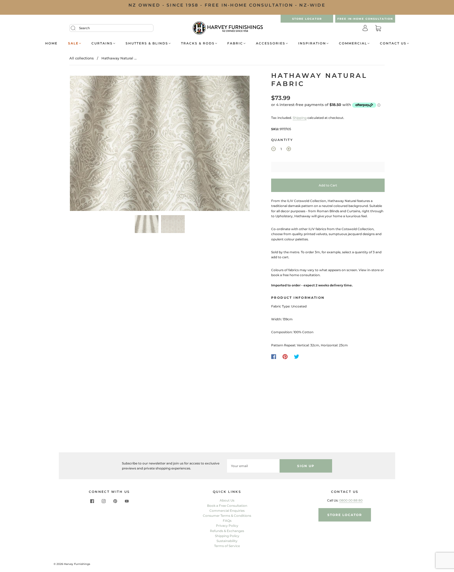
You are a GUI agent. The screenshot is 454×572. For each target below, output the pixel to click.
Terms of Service (227, 546)
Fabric (235, 43)
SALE (73, 43)
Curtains (102, 43)
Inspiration (312, 43)
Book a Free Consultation (227, 506)
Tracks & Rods (198, 43)
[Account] (365, 28)
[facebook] (92, 501)
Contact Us (393, 43)
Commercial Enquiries (227, 511)
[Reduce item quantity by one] (273, 149)
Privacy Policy (227, 526)
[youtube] (126, 501)
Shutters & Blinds (147, 43)
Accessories (270, 43)
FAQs (227, 521)
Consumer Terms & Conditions (227, 516)
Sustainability (227, 541)
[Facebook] (273, 356)
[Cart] (378, 28)
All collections (81, 58)
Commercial (353, 43)
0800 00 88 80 (351, 500)
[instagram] (103, 501)
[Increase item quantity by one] (289, 149)
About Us (227, 500)
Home (51, 43)
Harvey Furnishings (77, 564)
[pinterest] (115, 501)
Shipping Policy (227, 536)
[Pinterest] (285, 356)
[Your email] (253, 466)
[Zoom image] (160, 144)
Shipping (300, 118)
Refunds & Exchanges (227, 531)
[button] (88, 144)
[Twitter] (296, 356)
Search (84, 28)
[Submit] (76, 28)
